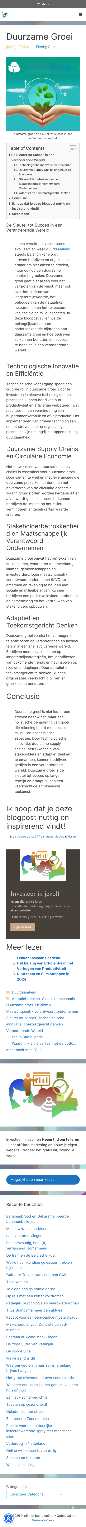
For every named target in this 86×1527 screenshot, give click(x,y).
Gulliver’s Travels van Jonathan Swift (37, 1275)
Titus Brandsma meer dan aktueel (34, 1310)
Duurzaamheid (24, 992)
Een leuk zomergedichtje (26, 1397)
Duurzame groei (19, 1005)
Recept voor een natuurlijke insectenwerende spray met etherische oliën (39, 1431)
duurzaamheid (58, 249)
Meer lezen (20, 214)
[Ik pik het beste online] (5, 14)
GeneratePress (43, 1520)
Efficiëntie (43, 1005)
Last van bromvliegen (24, 1236)
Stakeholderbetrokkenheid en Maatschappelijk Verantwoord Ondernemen (39, 183)
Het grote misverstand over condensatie (40, 1378)
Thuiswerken (17, 1282)
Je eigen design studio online (30, 1289)
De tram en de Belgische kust (31, 1255)
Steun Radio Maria (27, 1037)
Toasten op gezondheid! (26, 1404)
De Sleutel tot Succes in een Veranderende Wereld (32, 157)
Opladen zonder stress (25, 1411)
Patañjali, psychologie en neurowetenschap (42, 1303)
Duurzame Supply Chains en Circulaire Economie (45, 172)
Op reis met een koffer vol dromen (35, 1296)
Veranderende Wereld (24, 1031)
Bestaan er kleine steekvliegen (31, 1337)
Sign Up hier (22, 927)
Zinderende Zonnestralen (27, 1419)
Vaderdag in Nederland (26, 1443)
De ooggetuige (18, 1351)
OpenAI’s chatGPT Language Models (41, 836)
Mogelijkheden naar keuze (32, 1179)
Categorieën (16, 1487)
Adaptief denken (26, 999)
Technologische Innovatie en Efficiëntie (44, 165)
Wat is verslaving (20, 1465)
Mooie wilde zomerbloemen (30, 1229)
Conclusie (19, 198)
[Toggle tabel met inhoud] (70, 148)
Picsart (71, 836)
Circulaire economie (58, 999)
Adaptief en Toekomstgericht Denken (44, 193)
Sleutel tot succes (21, 1018)
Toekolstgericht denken (43, 1024)
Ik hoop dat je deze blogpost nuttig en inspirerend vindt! (41, 206)
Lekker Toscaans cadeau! (39, 958)
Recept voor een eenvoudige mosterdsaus (41, 1317)
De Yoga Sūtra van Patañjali (29, 1344)
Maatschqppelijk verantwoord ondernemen (42, 1011)
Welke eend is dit (20, 1358)
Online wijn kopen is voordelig (31, 1450)
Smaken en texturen (23, 1458)
